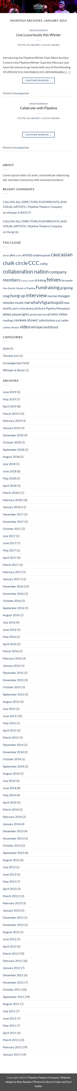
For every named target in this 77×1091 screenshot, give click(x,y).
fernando (67, 280)
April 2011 (9, 1032)
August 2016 (11, 615)
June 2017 (9, 543)
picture (40, 308)
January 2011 (11, 1054)
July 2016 (9, 622)
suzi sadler (62, 320)
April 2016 (9, 644)
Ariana (55, 45)
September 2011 (13, 996)
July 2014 (9, 780)
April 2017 (9, 557)
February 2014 (12, 816)
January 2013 (11, 910)
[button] (5, 6)
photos (30, 308)
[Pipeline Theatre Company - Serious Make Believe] (38, 6)
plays (7, 314)
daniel (31, 280)
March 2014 (11, 809)
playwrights (20, 314)
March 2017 (11, 564)
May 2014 (9, 795)
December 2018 (13, 435)
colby (44, 264)
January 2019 (11, 428)
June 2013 (9, 874)
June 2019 (9, 392)
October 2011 (12, 989)
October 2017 (12, 528)
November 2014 (13, 752)
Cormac (24, 280)
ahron (6, 255)
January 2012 (11, 968)
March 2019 (11, 413)
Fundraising (48, 287)
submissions (47, 320)
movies (8, 302)
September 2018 (13, 449)
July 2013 (9, 867)
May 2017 (9, 550)
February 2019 (12, 420)
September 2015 (13, 694)
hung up (17, 295)
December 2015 (13, 672)
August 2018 (11, 456)
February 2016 (12, 658)
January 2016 (11, 665)
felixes (54, 279)
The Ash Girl (11, 355)
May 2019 (9, 399)
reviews (20, 320)
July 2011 (9, 1011)
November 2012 (13, 924)
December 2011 (13, 975)
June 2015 (9, 716)
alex (12, 255)
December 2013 (13, 831)
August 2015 (11, 701)
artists (27, 255)
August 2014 (11, 773)
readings (8, 320)
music (19, 302)
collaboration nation (26, 271)
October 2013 (12, 845)
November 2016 (13, 593)
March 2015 (11, 737)
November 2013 (13, 838)
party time (18, 308)
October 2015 (12, 687)
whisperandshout (44, 327)
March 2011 (11, 1040)
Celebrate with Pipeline (38, 108)
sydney (6, 327)
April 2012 (9, 946)
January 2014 (11, 824)
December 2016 (13, 586)
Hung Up (12, 232)
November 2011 (13, 982)
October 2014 (12, 759)
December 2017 (13, 514)
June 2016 (9, 629)
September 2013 (13, 852)
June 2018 (9, 471)
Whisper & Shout (14, 370)
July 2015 (9, 708)
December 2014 (13, 744)
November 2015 (13, 680)
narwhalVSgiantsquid (43, 302)
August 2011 (11, 1004)
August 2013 (11, 860)
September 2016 (13, 608)
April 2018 (9, 485)
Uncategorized (38, 30)
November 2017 (13, 521)
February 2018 (12, 500)
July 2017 (9, 536)
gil (61, 288)
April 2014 (9, 802)
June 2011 (9, 1018)
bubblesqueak (41, 255)
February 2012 (12, 960)
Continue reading (38, 80)
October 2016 (12, 600)
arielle (19, 255)
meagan (64, 296)
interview (36, 295)
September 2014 (13, 766)
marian (52, 296)
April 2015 (9, 730)
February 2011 (12, 1047)
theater (15, 327)
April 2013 (9, 888)
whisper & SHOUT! (19, 212)
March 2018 (11, 492)
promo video (57, 314)
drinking (40, 280)
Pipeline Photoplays (58, 308)
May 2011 (9, 1025)
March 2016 (11, 651)
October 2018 (12, 442)
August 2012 (11, 932)
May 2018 (9, 478)
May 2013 (9, 881)
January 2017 (11, 579)
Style (6, 348)
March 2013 (11, 896)
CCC (33, 263)
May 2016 (9, 636)
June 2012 (9, 939)
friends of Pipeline (25, 288)
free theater (9, 288)
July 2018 (9, 464)
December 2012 (13, 917)
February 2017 (12, 572)
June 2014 (9, 788)
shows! (32, 320)
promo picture (38, 314)
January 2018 (11, 507)
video (25, 326)
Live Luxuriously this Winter (38, 35)
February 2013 (12, 903)
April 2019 (9, 406)
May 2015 (9, 723)
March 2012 (11, 953)
